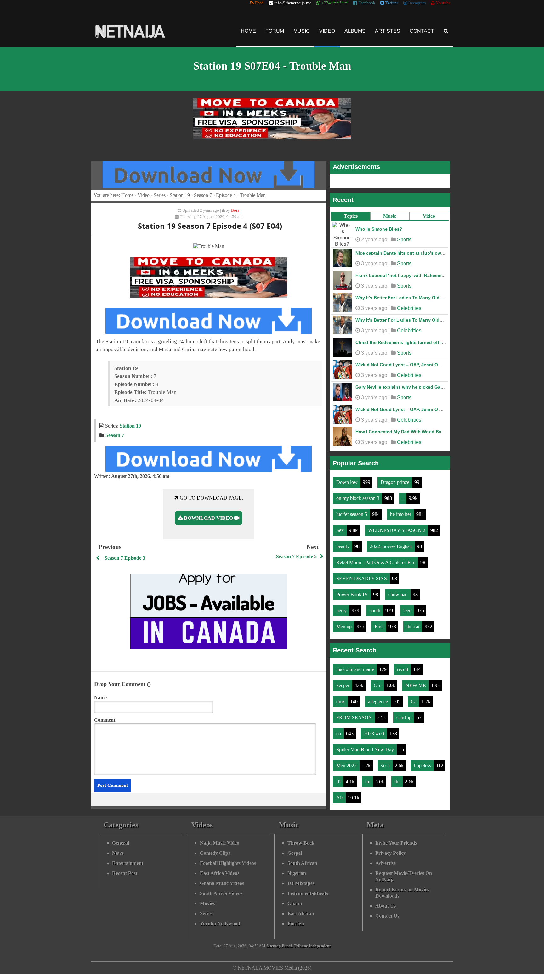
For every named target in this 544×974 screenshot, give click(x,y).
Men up (344, 626)
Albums (355, 31)
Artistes (387, 31)
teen (408, 610)
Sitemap (273, 946)
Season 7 (203, 195)
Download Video (208, 518)
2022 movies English (391, 546)
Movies (207, 903)
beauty (343, 546)
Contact (422, 31)
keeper (343, 685)
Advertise (385, 863)
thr (397, 781)
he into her (401, 514)
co (339, 733)
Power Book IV (352, 594)
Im (368, 781)
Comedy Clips (215, 853)
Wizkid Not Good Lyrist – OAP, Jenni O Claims (404, 364)
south (376, 610)
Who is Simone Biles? (378, 229)
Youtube (442, 3)
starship (404, 717)
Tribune (301, 946)
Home (248, 31)
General (120, 843)
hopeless (423, 765)
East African (300, 913)
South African (302, 863)
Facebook (366, 3)
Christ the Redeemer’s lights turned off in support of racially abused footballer (439, 342)
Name (100, 697)
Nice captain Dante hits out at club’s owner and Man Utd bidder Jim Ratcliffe (437, 252)
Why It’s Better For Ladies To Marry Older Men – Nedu (412, 297)
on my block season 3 (358, 498)
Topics (351, 216)
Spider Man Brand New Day (365, 749)
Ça (414, 701)
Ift (339, 781)
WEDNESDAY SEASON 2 (397, 530)
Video (327, 31)
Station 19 (180, 195)
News (118, 853)
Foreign (295, 923)
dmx (341, 701)
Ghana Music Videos (222, 883)
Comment (104, 720)
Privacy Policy (390, 853)
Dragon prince (396, 482)
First (380, 626)
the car (413, 626)
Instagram (416, 3)
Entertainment (127, 863)
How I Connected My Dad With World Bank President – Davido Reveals (431, 431)
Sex (340, 530)
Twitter (391, 3)
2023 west (375, 733)
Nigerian (296, 873)
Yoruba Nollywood (220, 923)
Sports (404, 239)
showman (398, 594)
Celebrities (409, 308)
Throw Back (300, 843)
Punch (287, 946)
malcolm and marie (355, 669)
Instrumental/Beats (307, 893)
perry (342, 610)
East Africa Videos (219, 873)
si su (386, 765)
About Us (385, 906)
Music (301, 31)
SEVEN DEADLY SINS (362, 578)
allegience (378, 701)
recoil (403, 669)
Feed (259, 3)
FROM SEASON (354, 717)
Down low (347, 482)
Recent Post (124, 873)
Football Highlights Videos (228, 863)
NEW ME (416, 685)
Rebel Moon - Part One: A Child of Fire (376, 562)
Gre (378, 685)
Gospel (294, 853)
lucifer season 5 (352, 514)
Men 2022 (347, 765)
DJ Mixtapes (300, 883)
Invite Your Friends (396, 843)
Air (340, 797)
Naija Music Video (219, 843)
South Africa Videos (221, 893)
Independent (320, 946)
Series (160, 195)
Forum (274, 31)
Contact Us (387, 916)
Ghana (294, 903)
